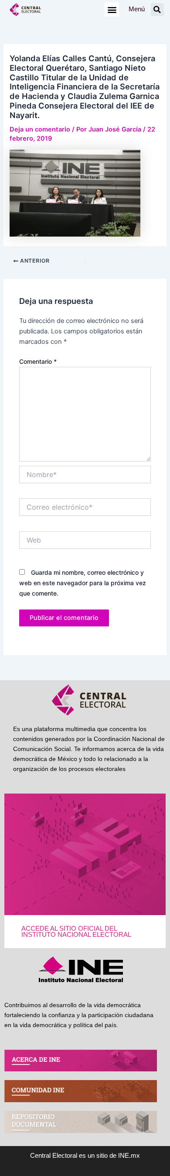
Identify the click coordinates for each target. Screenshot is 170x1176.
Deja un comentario (40, 129)
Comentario (38, 361)
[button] (112, 9)
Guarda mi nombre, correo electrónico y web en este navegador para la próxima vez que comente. (82, 583)
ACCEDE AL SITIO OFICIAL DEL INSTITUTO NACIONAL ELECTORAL (76, 932)
